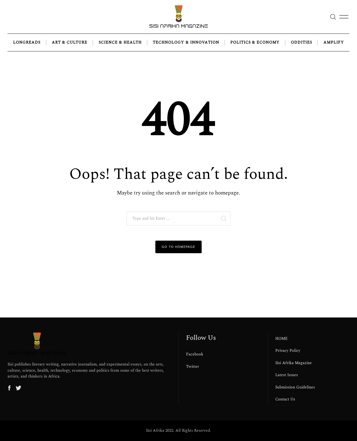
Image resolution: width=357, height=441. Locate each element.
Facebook (194, 354)
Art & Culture (69, 42)
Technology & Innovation (186, 42)
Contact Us (285, 399)
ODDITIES (301, 42)
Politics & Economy (254, 42)
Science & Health (120, 42)
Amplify (334, 42)
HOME (281, 339)
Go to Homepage (179, 246)
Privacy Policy (287, 351)
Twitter (192, 367)
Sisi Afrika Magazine (293, 363)
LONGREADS (26, 42)
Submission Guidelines (295, 387)
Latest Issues (286, 375)
